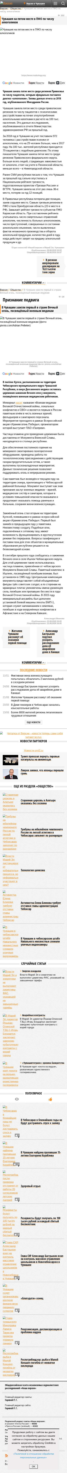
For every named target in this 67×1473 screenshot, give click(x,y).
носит (19, 402)
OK (33, 1466)
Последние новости (33, 670)
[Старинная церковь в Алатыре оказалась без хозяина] (10, 802)
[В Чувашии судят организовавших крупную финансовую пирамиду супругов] (10, 1298)
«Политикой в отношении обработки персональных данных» (33, 1455)
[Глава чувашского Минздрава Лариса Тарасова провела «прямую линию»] (10, 1330)
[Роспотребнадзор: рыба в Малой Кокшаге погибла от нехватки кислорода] (10, 1363)
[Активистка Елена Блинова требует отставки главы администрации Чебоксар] (10, 906)
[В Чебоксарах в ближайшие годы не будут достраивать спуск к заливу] (10, 1121)
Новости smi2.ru (33, 750)
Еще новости (33, 722)
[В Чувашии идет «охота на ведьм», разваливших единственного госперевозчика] (10, 1074)
